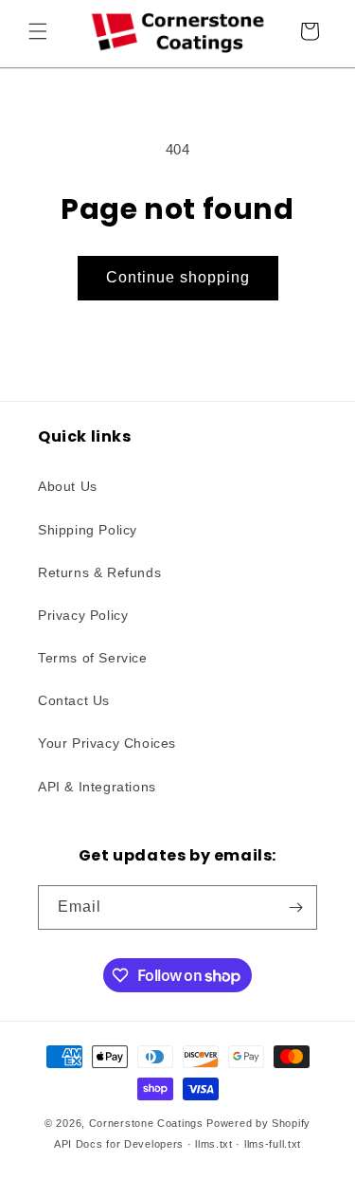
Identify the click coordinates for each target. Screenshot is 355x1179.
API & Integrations (97, 786)
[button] (38, 31)
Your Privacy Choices (107, 743)
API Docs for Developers (119, 1144)
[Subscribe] (295, 907)
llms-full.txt (272, 1144)
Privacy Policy (83, 615)
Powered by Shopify (258, 1123)
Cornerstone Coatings (146, 1123)
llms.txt (214, 1144)
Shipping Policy (87, 529)
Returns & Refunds (99, 572)
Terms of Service (93, 657)
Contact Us (74, 700)
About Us (68, 486)
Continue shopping (178, 277)
